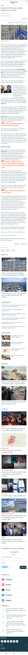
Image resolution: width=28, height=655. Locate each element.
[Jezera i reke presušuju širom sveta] (6, 357)
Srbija (3, 426)
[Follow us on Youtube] (8, 641)
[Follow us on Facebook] (2, 641)
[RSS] (14, 641)
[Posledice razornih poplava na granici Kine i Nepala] (6, 344)
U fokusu (5, 409)
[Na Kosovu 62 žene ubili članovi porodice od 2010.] (6, 350)
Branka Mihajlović (5, 13)
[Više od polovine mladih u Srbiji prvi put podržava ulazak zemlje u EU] (14, 418)
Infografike (5, 448)
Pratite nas (23, 567)
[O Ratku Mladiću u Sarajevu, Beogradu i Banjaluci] (6, 337)
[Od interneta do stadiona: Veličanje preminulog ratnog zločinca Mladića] (14, 265)
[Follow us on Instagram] (11, 641)
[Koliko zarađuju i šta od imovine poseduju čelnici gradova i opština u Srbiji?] (14, 529)
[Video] (6, 653)
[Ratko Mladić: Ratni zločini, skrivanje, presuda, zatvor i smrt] (14, 393)
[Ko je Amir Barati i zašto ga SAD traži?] (14, 486)
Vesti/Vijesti (6, 302)
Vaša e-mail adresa (7, 557)
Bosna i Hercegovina (7, 470)
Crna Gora (4, 494)
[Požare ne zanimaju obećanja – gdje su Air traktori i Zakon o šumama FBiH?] (14, 373)
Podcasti (5, 364)
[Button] (24, 19)
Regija (2, 5)
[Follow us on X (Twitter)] (5, 641)
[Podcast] (14, 653)
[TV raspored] (17, 641)
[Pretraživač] (22, 653)
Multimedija (6, 333)
